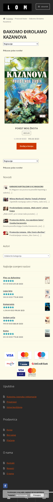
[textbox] (26, 256)
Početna (9, 18)
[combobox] (26, 256)
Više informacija (21, 495)
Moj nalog (11, 435)
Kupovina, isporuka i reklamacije (22, 396)
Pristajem (37, 495)
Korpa (9, 429)
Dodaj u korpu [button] (26, 146)
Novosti (10, 468)
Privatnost (12, 401)
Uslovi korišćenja (14, 407)
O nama (10, 473)
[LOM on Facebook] (5, 486)
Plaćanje (11, 440)
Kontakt (11, 463)
